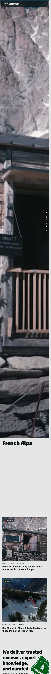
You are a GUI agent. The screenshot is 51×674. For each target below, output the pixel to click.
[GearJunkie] (11, 4)
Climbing (10, 520)
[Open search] (41, 4)
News (8, 581)
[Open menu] (44, 4)
